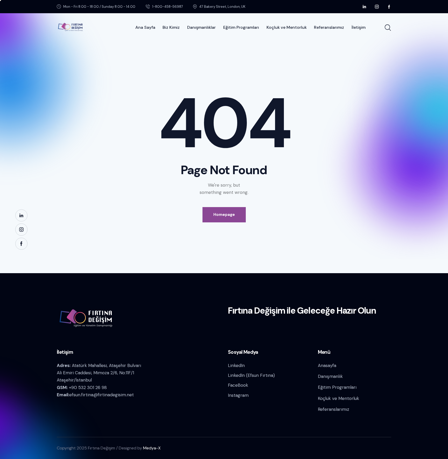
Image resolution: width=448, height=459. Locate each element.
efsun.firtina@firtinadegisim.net (101, 395)
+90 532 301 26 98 (88, 387)
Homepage (224, 214)
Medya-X (152, 448)
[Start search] (387, 28)
